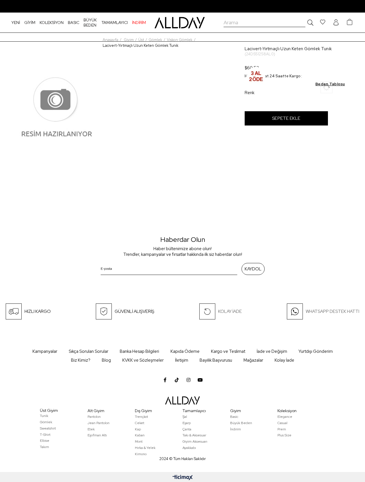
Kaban (140, 435)
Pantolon (94, 416)
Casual (282, 423)
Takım (44, 447)
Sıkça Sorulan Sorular (88, 351)
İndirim (235, 429)
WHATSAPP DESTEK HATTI (332, 311)
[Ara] (309, 22)
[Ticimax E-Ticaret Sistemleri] (183, 478)
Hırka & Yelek (145, 447)
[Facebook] (165, 380)
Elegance (284, 416)
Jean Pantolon (99, 423)
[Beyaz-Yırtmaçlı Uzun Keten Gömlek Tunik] (333, 89)
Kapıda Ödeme (185, 351)
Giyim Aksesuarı (194, 441)
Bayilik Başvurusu (216, 360)
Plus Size (284, 435)
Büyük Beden (241, 423)
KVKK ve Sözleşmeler (143, 360)
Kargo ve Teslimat (228, 351)
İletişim (181, 360)
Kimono (141, 454)
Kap (138, 429)
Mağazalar (253, 360)
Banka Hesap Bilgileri (139, 351)
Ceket (139, 423)
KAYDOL (253, 269)
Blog (106, 360)
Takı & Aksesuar (194, 435)
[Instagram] (188, 380)
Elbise (44, 440)
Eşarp (186, 423)
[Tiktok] (177, 380)
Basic (234, 416)
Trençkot (141, 416)
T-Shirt (45, 434)
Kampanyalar (45, 351)
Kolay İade (284, 360)
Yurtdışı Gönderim (316, 351)
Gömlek (46, 422)
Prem (281, 429)
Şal (184, 416)
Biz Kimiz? (80, 360)
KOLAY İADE (230, 311)
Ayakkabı (189, 447)
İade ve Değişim (272, 351)
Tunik (44, 416)
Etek (91, 429)
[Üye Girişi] (336, 22)
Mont (139, 441)
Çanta (186, 429)
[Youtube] (200, 380)
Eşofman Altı (97, 435)
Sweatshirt (48, 428)
